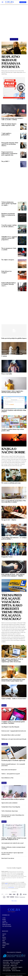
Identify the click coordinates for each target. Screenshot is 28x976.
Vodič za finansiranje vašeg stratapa (9, 811)
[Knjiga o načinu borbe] (14, 440)
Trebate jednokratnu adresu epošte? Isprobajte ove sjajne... (8, 203)
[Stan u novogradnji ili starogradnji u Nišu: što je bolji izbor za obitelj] (14, 493)
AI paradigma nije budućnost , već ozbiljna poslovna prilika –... (14, 538)
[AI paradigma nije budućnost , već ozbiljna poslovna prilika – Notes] (14, 530)
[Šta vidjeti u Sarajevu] (22, 263)
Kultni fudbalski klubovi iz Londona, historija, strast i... (8, 284)
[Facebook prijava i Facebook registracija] (14, 752)
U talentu (4, 356)
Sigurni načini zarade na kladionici (9, 802)
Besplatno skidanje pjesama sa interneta (10, 62)
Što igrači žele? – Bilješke (8, 520)
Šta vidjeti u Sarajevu (7, 259)
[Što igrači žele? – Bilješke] (14, 512)
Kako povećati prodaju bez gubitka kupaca (13, 338)
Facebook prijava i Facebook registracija (13, 760)
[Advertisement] (14, 20)
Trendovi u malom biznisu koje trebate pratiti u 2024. (12, 430)
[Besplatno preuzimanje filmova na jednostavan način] (22, 217)
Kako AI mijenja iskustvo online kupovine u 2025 (8, 124)
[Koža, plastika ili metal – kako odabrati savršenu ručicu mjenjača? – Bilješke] (14, 567)
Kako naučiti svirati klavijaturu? (9, 769)
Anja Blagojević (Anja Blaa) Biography (10, 726)
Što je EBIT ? (5, 161)
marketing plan (11, 887)
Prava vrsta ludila (6, 374)
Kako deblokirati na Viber (7, 777)
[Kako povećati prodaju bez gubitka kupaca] (14, 330)
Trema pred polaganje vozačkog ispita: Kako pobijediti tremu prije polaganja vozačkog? (11, 607)
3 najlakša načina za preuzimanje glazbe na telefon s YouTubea (13, 722)
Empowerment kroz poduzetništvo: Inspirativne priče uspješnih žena (9, 153)
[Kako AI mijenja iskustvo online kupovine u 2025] (23, 126)
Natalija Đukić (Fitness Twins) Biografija (10, 806)
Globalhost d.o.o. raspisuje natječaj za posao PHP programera (9, 238)
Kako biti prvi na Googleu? (6, 271)
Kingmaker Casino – (7, 557)
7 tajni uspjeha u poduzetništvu (6, 133)
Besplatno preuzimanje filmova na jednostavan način (8, 215)
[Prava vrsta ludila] (14, 366)
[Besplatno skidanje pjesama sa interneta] (14, 48)
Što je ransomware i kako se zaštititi (8, 248)
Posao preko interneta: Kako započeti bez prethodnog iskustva (9, 144)
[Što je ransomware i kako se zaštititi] (22, 252)
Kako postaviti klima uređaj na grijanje (12, 799)
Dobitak (4, 783)
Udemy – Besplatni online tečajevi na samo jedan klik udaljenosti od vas (13, 838)
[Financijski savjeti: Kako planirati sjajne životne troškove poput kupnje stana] (14, 671)
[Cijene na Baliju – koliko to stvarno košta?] (14, 691)
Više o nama (14, 900)
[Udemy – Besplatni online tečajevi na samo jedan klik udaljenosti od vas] (14, 830)
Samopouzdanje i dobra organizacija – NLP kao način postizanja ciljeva (12, 391)
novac (6, 883)
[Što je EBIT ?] (23, 164)
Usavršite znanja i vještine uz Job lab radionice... (9, 225)
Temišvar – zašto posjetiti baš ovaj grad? (10, 773)
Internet (4, 705)
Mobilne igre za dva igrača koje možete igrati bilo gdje (13, 739)
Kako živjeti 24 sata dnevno (7, 858)
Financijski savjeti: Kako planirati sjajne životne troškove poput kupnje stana (13, 680)
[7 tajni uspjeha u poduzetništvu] (23, 136)
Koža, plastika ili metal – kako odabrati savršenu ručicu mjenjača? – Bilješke (12, 575)
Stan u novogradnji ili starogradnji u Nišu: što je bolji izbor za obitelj (13, 501)
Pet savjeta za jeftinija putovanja (11, 483)
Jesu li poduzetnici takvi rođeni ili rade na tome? (12, 843)
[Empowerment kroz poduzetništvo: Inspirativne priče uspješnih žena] (23, 155)
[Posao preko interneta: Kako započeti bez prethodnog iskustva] (23, 145)
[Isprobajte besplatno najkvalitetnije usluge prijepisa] (14, 402)
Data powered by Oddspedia (14, 952)
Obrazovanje (4, 592)
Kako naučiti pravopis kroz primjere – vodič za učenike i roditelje (12, 118)
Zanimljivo (4, 744)
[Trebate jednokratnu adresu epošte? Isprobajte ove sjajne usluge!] (22, 206)
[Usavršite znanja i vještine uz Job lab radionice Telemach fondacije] (22, 229)
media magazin (14, 39)
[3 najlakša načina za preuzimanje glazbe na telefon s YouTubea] (14, 714)
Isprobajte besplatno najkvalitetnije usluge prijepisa (13, 410)
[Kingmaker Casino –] (14, 549)
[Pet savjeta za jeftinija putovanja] (14, 475)
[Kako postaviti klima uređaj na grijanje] (14, 791)
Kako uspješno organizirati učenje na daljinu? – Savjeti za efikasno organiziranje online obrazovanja (12, 660)
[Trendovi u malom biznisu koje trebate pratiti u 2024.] (14, 421)
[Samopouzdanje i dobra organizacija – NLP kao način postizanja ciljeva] (14, 383)
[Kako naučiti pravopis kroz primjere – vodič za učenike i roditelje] (14, 110)
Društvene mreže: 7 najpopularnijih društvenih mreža (13, 731)
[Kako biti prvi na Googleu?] (22, 275)
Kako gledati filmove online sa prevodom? (11, 735)
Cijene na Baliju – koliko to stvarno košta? (13, 698)
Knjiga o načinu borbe (13, 450)
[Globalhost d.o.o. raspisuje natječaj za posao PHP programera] (22, 240)
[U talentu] (14, 348)
